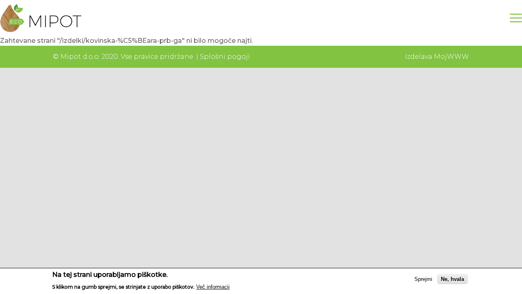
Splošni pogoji (225, 56)
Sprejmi (423, 279)
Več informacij (213, 286)
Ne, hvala (452, 279)
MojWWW (451, 56)
